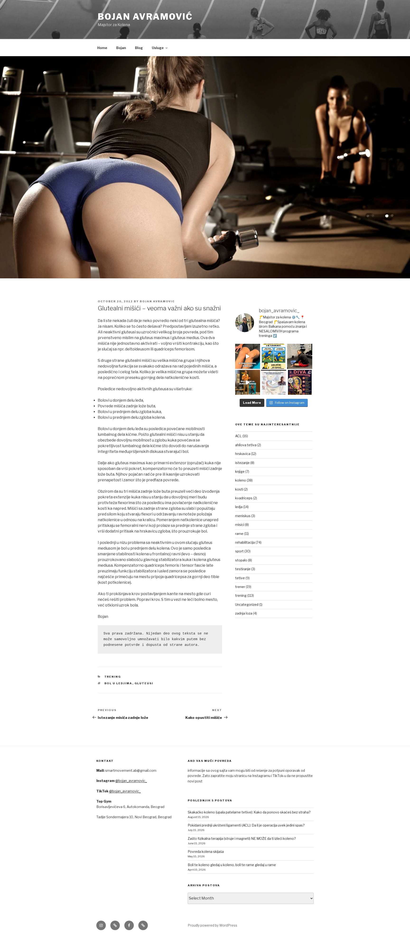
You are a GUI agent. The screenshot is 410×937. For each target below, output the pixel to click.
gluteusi (144, 683)
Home (102, 48)
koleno (240, 480)
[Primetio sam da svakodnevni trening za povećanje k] (247, 382)
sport (239, 551)
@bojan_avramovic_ (131, 781)
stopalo (241, 560)
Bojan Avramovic (157, 301)
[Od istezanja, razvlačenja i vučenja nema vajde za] (273, 356)
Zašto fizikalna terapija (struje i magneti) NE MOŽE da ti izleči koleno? (242, 838)
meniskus (243, 516)
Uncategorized (246, 604)
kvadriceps (243, 498)
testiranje (243, 569)
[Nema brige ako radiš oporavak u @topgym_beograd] (273, 382)
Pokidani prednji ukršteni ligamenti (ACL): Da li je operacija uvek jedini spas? (246, 825)
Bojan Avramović (145, 16)
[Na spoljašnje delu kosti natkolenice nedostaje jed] (247, 356)
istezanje (242, 463)
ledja (238, 507)
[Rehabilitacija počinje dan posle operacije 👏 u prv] (299, 356)
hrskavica (242, 454)
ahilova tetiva (245, 445)
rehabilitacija (245, 542)
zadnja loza (243, 613)
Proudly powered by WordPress (212, 925)
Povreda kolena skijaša (206, 852)
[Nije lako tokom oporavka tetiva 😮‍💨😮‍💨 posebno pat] (299, 382)
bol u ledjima (118, 683)
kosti (239, 489)
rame (239, 534)
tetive (240, 578)
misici (239, 525)
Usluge (158, 48)
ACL (238, 436)
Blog (139, 48)
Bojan (121, 48)
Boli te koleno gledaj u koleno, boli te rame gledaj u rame (232, 865)
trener (240, 587)
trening (112, 676)
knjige (240, 471)
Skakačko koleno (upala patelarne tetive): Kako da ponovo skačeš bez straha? (249, 812)
